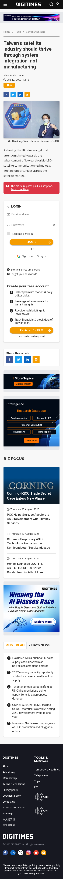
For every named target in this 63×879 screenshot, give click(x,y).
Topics (38, 781)
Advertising (9, 772)
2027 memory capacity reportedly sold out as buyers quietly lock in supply (32, 676)
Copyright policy (12, 795)
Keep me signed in (22, 233)
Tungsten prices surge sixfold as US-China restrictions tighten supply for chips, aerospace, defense (32, 692)
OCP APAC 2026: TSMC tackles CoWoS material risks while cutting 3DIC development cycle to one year (33, 710)
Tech (18, 31)
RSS (36, 787)
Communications (35, 31)
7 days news (41, 775)
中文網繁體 (9, 819)
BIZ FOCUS (14, 459)
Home (7, 31)
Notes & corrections (14, 807)
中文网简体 (9, 825)
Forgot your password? (23, 274)
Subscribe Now (20, 189)
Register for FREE (31, 330)
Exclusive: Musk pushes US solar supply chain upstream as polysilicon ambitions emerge (32, 662)
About (6, 766)
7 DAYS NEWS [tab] (39, 645)
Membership (10, 778)
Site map (8, 813)
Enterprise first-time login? (25, 269)
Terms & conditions (14, 784)
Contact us (9, 801)
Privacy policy (10, 789)
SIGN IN (32, 242)
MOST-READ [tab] (15, 645)
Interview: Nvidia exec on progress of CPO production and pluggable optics (33, 727)
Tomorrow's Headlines (47, 769)
